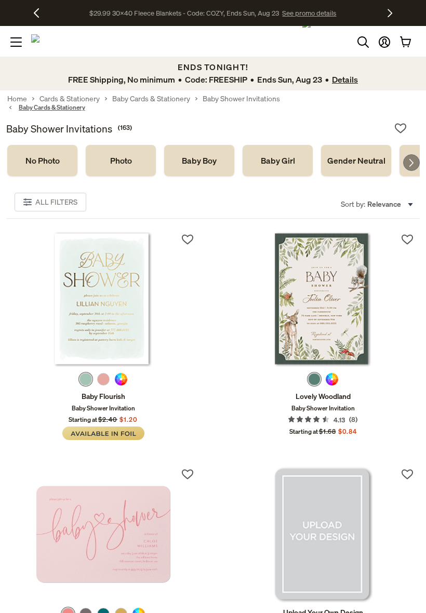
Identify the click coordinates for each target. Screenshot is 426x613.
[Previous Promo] (40, 13)
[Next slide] (411, 162)
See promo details (309, 13)
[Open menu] (16, 42)
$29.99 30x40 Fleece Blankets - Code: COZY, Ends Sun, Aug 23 (185, 13)
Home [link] (17, 98)
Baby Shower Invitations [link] (241, 98)
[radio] (85, 379)
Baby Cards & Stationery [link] (151, 98)
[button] (384, 42)
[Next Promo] (390, 13)
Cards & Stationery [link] (69, 98)
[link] (42, 160)
